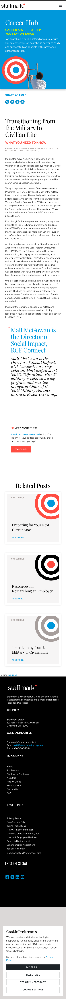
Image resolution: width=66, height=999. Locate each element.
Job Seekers (13, 770)
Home (10, 766)
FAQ (9, 793)
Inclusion (12, 675)
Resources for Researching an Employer (32, 588)
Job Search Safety (16, 848)
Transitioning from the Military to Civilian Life (30, 649)
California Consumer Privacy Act (23, 833)
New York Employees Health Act (23, 837)
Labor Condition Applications (21, 844)
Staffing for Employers (18, 774)
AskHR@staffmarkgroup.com (28, 745)
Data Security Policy (17, 822)
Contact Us (12, 789)
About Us (11, 778)
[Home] (13, 5)
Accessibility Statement (18, 841)
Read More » (18, 538)
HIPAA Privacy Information (20, 829)
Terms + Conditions (16, 826)
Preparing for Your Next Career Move (30, 527)
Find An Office (14, 781)
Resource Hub (14, 785)
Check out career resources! (25, 434)
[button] (60, 5)
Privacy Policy (14, 818)
